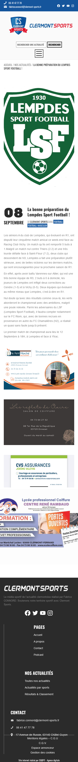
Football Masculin (37, 225)
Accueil (8, 65)
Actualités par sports (37, 687)
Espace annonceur (42, 747)
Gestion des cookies (42, 752)
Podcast (38, 654)
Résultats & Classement (39, 694)
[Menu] (39, 53)
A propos (39, 641)
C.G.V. (43, 743)
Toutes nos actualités (37, 680)
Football (58, 222)
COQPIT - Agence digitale (49, 760)
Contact (38, 648)
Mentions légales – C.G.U (42, 738)
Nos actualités (22, 65)
